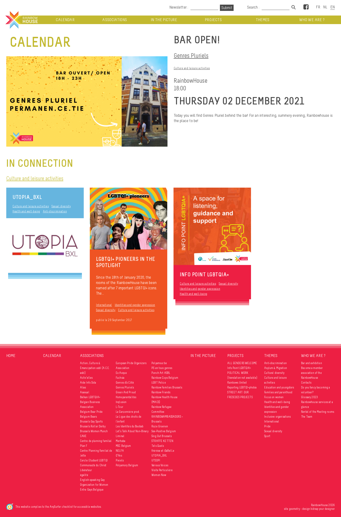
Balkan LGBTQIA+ (90, 397)
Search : (253, 7)
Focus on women (273, 397)
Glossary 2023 (309, 397)
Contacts (306, 382)
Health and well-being (26, 211)
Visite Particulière (162, 470)
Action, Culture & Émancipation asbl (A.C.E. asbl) (95, 368)
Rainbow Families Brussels (166, 387)
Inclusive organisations (277, 416)
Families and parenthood (278, 392)
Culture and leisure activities (192, 68)
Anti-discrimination (55, 211)
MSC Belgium (123, 446)
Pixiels (120, 460)
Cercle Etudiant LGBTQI (94, 460)
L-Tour (119, 407)
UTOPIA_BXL (27, 197)
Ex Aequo (121, 373)
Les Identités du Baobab (129, 426)
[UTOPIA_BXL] (45, 245)
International (104, 305)
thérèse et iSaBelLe (162, 450)
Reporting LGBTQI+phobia (242, 387)
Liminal (120, 436)
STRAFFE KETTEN (162, 441)
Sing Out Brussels (161, 436)
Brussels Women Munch (94, 431)
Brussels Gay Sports (91, 421)
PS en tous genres (161, 368)
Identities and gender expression (135, 305)
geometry (294, 509)
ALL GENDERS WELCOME (242, 363)
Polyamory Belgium (127, 465)
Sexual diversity (61, 206)
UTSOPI (155, 460)
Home (10, 355)
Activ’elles (86, 377)
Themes (263, 19)
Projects (213, 19)
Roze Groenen (159, 426)
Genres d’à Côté (125, 382)
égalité (84, 475)
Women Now (158, 475)
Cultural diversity (274, 373)
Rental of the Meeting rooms (317, 411)
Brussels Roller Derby (93, 426)
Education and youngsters (279, 387)
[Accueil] (21, 20)
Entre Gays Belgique (92, 489)
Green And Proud (126, 392)
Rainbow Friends (160, 392)
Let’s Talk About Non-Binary (132, 431)
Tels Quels (157, 446)
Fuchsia (120, 377)
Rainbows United (237, 382)
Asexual (84, 392)
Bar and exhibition (311, 363)
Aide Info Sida (88, 382)
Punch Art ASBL (160, 373)
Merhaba (120, 441)
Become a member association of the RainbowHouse (312, 372)
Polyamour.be (159, 363)
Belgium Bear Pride (91, 411)
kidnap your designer (323, 509)
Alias (83, 387)
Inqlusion (121, 402)
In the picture (164, 19)
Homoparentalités (126, 397)
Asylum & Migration (275, 368)
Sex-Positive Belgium (163, 431)
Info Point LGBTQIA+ (239, 368)
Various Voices (159, 465)
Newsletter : (178, 7)
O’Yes (119, 455)
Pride (267, 426)
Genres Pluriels (191, 55)
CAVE (83, 436)
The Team (306, 416)
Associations (114, 19)
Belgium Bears (88, 416)
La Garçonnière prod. (128, 411)
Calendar (65, 19)
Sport (267, 436)
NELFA (120, 450)
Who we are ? (312, 19)
